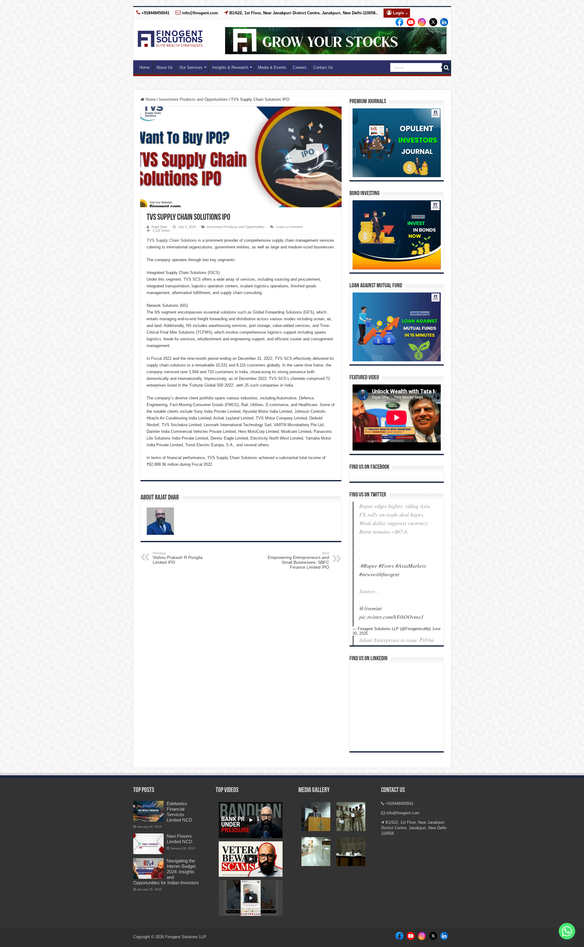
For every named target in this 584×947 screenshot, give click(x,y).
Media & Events (272, 67)
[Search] (446, 67)
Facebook (398, 22)
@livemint (370, 608)
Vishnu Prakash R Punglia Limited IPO (178, 558)
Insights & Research (230, 67)
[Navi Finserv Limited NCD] (148, 843)
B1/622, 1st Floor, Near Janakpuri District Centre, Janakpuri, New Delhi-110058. (414, 828)
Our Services (191, 67)
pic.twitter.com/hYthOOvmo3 (391, 616)
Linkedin (420, 22)
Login (398, 13)
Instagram (409, 22)
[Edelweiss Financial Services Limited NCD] (148, 811)
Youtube (442, 22)
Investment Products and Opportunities (193, 99)
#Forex (386, 565)
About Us (164, 67)
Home (144, 67)
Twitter (431, 22)
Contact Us (323, 67)
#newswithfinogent (379, 574)
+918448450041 (154, 13)
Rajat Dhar (159, 227)
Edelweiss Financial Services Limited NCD (179, 811)
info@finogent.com (199, 13)
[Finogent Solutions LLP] (170, 37)
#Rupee (369, 565)
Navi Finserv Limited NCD (179, 838)
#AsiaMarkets (410, 565)
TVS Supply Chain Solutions (172, 240)
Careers (300, 67)
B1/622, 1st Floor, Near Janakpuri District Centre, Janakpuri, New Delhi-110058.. (303, 13)
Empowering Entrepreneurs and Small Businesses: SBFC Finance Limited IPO (298, 560)
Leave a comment (289, 227)
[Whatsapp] (567, 931)
